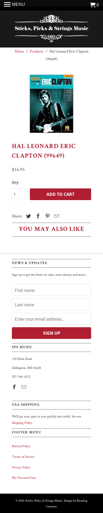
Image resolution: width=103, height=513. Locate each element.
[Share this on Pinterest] (47, 216)
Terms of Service (23, 456)
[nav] (14, 5)
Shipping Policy (22, 422)
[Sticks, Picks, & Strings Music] (51, 30)
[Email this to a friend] (56, 216)
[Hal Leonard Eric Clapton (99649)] (51, 103)
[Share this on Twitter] (28, 216)
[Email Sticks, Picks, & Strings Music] (24, 387)
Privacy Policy (21, 467)
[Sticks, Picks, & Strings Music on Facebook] (15, 387)
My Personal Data (24, 477)
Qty (15, 183)
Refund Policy (21, 446)
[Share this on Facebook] (37, 216)
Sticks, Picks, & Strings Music (43, 500)
